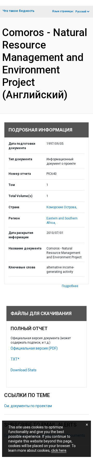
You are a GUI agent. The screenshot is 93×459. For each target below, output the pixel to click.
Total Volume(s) (20, 196)
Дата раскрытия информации (21, 235)
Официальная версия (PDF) (34, 348)
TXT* (15, 359)
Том (12, 185)
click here (58, 450)
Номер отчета (20, 174)
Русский (80, 11)
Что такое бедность (18, 11)
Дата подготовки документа (22, 146)
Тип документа (20, 159)
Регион (14, 218)
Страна (14, 207)
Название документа (25, 248)
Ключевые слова (22, 267)
